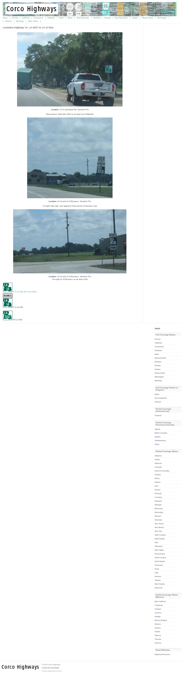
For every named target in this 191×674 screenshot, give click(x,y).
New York (158, 531)
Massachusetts (83, 18)
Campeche (159, 605)
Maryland (158, 501)
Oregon (135, 18)
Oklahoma (158, 546)
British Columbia (161, 433)
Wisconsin (158, 588)
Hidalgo (158, 617)
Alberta (157, 429)
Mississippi (159, 512)
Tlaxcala (158, 639)
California (26, 18)
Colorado (158, 467)
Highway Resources (162, 654)
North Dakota (160, 539)
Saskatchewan (160, 441)
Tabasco (158, 635)
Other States (33, 21)
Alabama (158, 456)
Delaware (51, 18)
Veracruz (158, 643)
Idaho (61, 18)
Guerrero (158, 613)
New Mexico (159, 527)
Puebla (157, 632)
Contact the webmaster (50, 668)
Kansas (157, 490)
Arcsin (59, 671)
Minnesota (159, 509)
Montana (97, 18)
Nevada (107, 18)
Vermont (8, 21)
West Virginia (160, 584)
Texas (157, 569)
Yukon (157, 444)
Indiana (157, 482)
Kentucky (158, 493)
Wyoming (20, 21)
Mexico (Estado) (161, 620)
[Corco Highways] (89, 16)
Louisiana (158, 497)
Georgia (158, 475)
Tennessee (159, 565)
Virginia (158, 580)
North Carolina (160, 535)
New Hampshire (121, 18)
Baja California (160, 601)
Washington (162, 18)
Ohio (156, 543)
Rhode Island (147, 18)
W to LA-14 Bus (30, 292)
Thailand (158, 416)
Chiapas (158, 609)
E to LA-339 (18, 292)
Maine (70, 18)
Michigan (158, 505)
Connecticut (38, 18)
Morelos (158, 624)
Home (5, 18)
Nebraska (158, 520)
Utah (156, 573)
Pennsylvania (160, 554)
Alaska (157, 460)
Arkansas (158, 463)
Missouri (158, 516)
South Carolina (160, 558)
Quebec (158, 437)
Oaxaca (158, 628)
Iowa (156, 486)
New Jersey (159, 524)
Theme (44, 671)
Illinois (157, 478)
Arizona (15, 18)
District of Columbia (162, 471)
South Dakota (160, 561)
